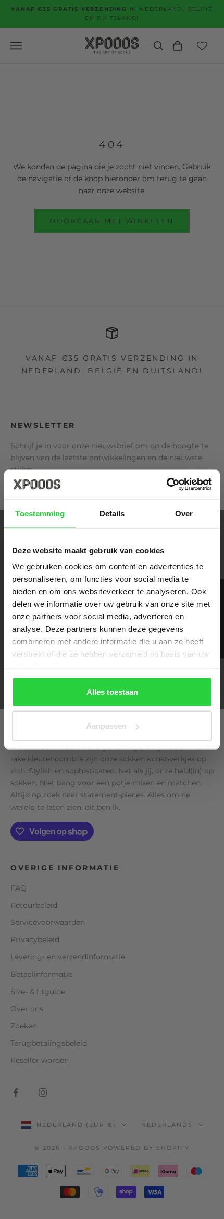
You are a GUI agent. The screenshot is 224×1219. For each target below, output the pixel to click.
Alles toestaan (112, 691)
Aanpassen (106, 725)
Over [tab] (184, 513)
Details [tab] (112, 513)
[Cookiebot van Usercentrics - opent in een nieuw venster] (166, 484)
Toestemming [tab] (40, 513)
